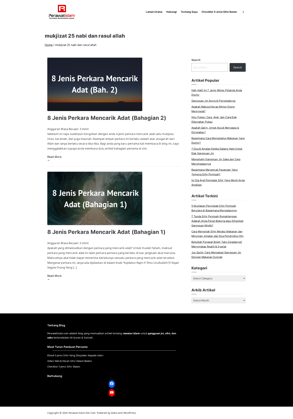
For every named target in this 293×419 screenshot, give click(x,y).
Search (195, 60)
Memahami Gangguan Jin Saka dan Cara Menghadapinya (215, 161)
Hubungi (171, 11)
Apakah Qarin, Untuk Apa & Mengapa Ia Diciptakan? (215, 130)
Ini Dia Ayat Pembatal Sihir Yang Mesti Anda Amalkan (218, 182)
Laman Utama (154, 11)
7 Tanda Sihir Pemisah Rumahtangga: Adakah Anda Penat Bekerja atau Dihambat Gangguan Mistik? (217, 221)
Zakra (114, 412)
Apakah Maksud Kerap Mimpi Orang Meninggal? (213, 109)
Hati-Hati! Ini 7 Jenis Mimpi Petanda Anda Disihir (216, 92)
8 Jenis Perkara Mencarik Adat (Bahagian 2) (106, 118)
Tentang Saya (189, 11)
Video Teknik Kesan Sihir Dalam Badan (69, 361)
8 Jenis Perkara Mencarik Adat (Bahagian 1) (106, 232)
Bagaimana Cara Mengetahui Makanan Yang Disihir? (218, 140)
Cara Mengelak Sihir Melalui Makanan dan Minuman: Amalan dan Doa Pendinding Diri (217, 234)
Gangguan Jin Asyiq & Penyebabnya (213, 100)
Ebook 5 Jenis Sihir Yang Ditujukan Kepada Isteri (75, 355)
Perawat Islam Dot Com (82, 412)
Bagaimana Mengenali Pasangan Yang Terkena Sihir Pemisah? (214, 172)
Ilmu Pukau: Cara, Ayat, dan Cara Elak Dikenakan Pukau (214, 119)
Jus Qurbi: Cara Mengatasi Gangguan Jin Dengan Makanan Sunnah (216, 255)
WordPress (129, 412)
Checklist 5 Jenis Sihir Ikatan (219, 11)
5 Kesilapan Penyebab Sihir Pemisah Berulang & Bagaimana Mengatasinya (214, 208)
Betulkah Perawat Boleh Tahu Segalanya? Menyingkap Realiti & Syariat (216, 244)
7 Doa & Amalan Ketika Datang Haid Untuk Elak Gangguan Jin (216, 151)
